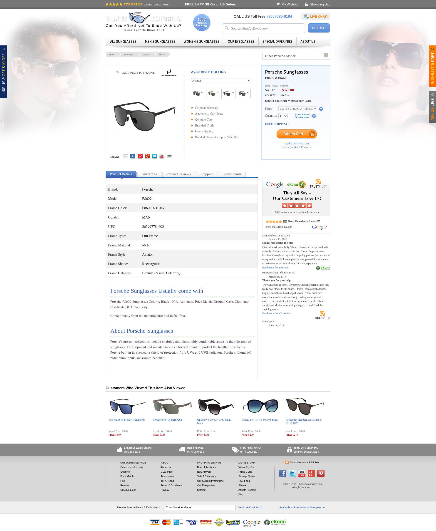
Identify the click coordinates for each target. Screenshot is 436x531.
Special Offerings (277, 42)
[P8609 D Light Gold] (213, 95)
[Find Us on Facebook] (282, 476)
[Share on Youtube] (161, 157)
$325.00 (288, 89)
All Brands (128, 54)
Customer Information (132, 467)
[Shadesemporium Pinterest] (321, 476)
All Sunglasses (123, 42)
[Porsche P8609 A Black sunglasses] (144, 131)
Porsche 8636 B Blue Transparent (127, 419)
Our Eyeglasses (241, 42)
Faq (122, 480)
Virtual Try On (246, 467)
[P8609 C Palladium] (228, 95)
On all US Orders (210, 4)
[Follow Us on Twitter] (292, 476)
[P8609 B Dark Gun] (243, 95)
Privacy (165, 490)
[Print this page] (179, 157)
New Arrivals (204, 471)
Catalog (201, 490)
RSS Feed (244, 480)
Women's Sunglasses (202, 42)
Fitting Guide (245, 471)
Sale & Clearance (206, 476)
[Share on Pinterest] (140, 157)
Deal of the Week (206, 467)
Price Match (127, 476)
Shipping (125, 471)
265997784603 (153, 226)
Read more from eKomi (275, 267)
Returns (124, 485)
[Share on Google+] (147, 157)
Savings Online (246, 476)
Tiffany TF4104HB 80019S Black (259, 419)
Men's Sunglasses (160, 42)
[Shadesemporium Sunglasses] (144, 30)
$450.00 (284, 85)
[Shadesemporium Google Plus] (311, 476)
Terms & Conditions (171, 485)
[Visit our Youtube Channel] (301, 476)
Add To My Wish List (297, 143)
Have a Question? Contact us (296, 147)
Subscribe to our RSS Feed (305, 462)
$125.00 (284, 94)
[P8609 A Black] (198, 95)
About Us (308, 42)
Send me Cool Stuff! (250, 507)
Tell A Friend (167, 480)
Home (112, 54)
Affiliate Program (247, 490)
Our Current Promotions (210, 480)
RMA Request (128, 490)
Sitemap (242, 485)
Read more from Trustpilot (276, 313)
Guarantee (167, 471)
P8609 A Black (276, 78)
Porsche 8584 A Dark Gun (167, 419)
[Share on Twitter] (154, 157)
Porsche (146, 54)
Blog (240, 494)
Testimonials (167, 476)
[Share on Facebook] (132, 157)
